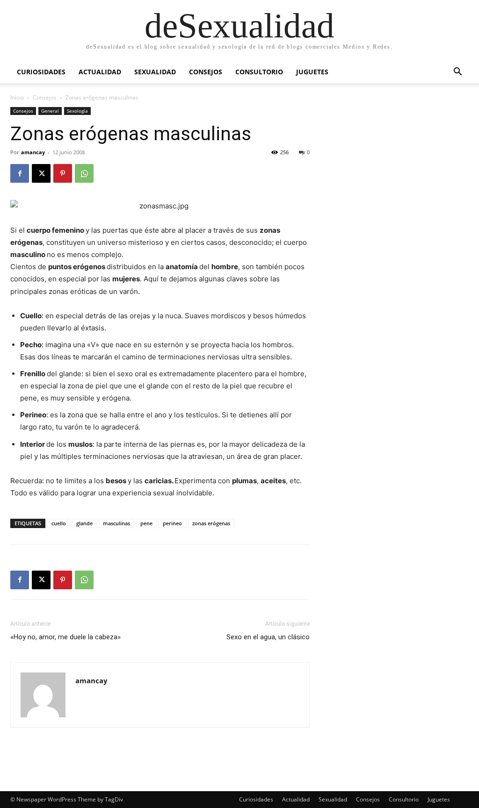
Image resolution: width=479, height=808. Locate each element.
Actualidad (100, 71)
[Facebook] (19, 173)
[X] (41, 173)
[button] (457, 72)
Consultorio (259, 71)
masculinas (116, 523)
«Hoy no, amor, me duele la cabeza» (65, 637)
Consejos (205, 71)
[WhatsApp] (84, 173)
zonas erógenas (211, 523)
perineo (172, 523)
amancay (33, 152)
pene (146, 523)
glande (84, 523)
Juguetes (312, 71)
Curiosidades (41, 71)
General (50, 110)
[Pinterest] (62, 173)
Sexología (77, 110)
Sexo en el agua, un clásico (268, 637)
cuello (58, 523)
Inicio (17, 97)
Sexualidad (155, 71)
